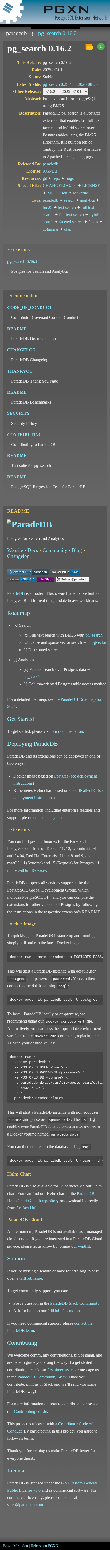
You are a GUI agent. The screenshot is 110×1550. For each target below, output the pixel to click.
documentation (70, 731)
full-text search (71, 214)
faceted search (71, 221)
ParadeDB (16, 593)
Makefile (80, 193)
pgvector (99, 642)
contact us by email (49, 817)
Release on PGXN (44, 1546)
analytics (87, 200)
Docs (33, 550)
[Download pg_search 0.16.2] (101, 47)
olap (67, 229)
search (69, 200)
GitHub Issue (30, 1278)
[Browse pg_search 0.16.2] (89, 47)
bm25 (47, 207)
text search (67, 207)
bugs (70, 178)
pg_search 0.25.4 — (70, 84)
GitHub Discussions (64, 1310)
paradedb (16, 33)
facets (93, 221)
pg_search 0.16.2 (57, 33)
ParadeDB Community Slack (42, 1377)
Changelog (18, 556)
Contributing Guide (30, 1411)
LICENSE (91, 185)
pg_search (94, 635)
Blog (77, 550)
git (45, 178)
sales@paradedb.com (25, 1504)
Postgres (61, 776)
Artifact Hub (26, 1208)
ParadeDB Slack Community (74, 1303)
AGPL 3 (50, 171)
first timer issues (60, 1370)
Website (15, 550)
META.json (57, 193)
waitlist (84, 1246)
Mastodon (20, 1546)
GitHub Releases (32, 870)
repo (56, 178)
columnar (50, 229)
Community (54, 550)
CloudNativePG (83, 790)
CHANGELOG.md (60, 185)
